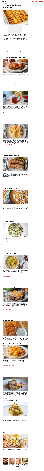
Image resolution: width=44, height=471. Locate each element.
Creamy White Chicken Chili (8, 276)
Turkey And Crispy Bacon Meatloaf (9, 177)
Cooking (6, 3)
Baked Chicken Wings (7, 341)
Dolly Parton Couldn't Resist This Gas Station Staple (11, 465)
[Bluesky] (36, 1)
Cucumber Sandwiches (7, 243)
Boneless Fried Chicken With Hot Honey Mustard (11, 79)
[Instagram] (33, 1)
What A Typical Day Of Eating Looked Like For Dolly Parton (24, 465)
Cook (3, 3)
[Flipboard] (35, 1)
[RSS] (37, 1)
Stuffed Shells (6, 398)
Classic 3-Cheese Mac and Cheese (9, 144)
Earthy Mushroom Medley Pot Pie (9, 309)
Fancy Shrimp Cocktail (7, 112)
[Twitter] (32, 1)
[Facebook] (31, 1)
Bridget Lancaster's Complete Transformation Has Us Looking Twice (18, 465)
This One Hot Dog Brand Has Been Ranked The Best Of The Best (5, 465)
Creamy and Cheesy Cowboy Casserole (9, 365)
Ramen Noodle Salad (7, 455)
